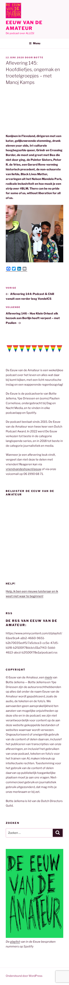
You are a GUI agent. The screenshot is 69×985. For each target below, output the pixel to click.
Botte (38, 57)
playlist (15, 941)
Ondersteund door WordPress (24, 975)
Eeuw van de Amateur (24, 25)
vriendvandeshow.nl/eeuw (23, 469)
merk (48, 677)
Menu (36, 43)
